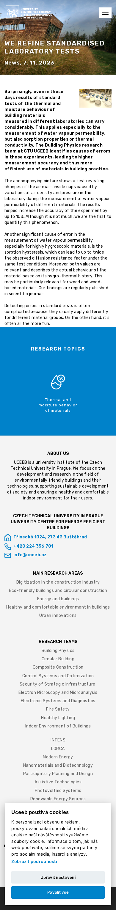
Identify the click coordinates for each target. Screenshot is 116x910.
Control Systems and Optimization (58, 675)
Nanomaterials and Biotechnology (58, 765)
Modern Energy (58, 757)
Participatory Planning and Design (58, 773)
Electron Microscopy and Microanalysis (58, 692)
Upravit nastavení (58, 877)
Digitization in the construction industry (58, 582)
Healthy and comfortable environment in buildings (58, 607)
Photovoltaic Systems (58, 790)
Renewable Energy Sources (58, 798)
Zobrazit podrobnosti (34, 861)
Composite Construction (58, 667)
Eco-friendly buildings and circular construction (58, 590)
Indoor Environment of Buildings (58, 726)
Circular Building (58, 658)
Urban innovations (58, 615)
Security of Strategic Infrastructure (58, 684)
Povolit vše (58, 892)
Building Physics (58, 650)
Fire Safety (58, 709)
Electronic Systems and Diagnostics (58, 700)
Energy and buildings (58, 598)
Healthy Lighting (58, 717)
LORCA (58, 748)
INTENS (58, 740)
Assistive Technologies (58, 782)
